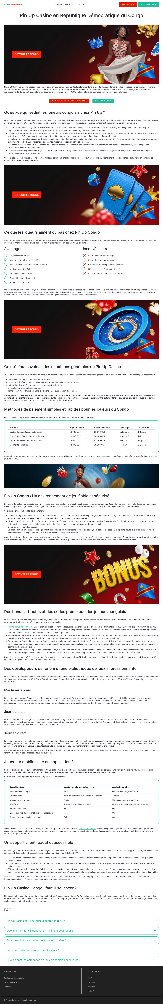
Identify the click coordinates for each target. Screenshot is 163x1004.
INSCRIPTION (128, 4)
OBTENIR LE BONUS (93, 509)
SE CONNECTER (148, 4)
